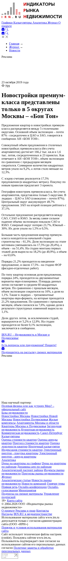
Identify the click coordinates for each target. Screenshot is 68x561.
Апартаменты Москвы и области (37, 422)
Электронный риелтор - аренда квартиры (29, 455)
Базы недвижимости (15, 412)
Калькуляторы (22, 22)
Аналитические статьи (16, 480)
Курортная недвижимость (37, 429)
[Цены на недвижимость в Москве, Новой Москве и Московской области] (32, 19)
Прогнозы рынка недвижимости (42, 473)
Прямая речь (10, 487)
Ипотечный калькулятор (44, 446)
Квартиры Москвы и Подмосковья (24, 426)
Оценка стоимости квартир (19, 439)
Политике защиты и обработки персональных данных (28, 549)
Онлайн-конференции (32, 487)
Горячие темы (56, 483)
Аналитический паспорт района (22, 470)
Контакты (42, 510)
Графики (7, 22)
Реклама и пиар (25, 510)
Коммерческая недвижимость (20, 433)
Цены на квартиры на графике (21, 463)
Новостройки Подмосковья (30, 419)
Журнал (53, 22)
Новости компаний (34, 483)
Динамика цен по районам (34, 466)
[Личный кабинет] (3, 29)
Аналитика (40, 22)
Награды (7, 514)
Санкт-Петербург (51, 433)
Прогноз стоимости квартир (31, 443)
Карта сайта (14, 500)
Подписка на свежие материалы (22, 493)
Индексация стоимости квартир (22, 449)
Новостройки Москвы (16, 416)
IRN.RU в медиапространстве (33, 514)
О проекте (8, 510)
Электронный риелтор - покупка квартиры (31, 451)
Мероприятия (27, 490)
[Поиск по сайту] (6, 29)
